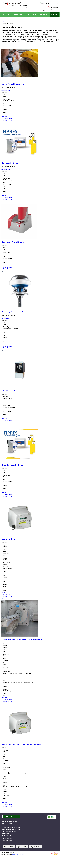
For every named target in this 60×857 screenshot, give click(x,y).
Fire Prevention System (9, 163)
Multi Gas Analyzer (8, 539)
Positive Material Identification (12, 84)
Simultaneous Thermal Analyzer (12, 242)
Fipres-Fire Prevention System (12, 465)
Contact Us (43, 14)
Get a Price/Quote (5, 90)
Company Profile (18, 14)
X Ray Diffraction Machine (10, 391)
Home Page (6, 14)
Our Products (31, 14)
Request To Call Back (8, 120)
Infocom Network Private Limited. (18, 854)
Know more (4, 116)
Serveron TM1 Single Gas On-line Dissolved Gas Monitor (21, 744)
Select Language (55, 9)
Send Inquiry (55, 14)
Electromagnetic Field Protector (12, 312)
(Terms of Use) (22, 852)
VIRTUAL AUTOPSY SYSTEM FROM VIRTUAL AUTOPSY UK (21, 640)
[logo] (11, 7)
